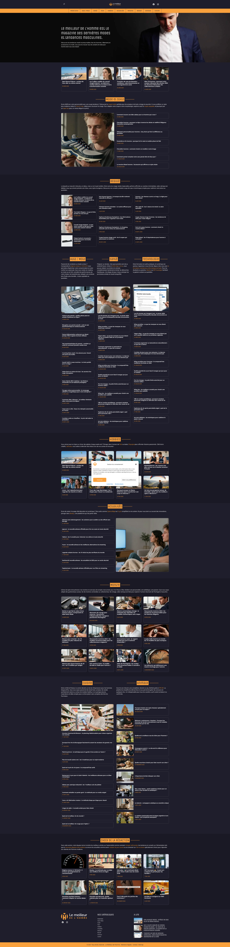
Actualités (120, 11)
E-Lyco (120, 511)
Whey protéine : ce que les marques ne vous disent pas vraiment (112, 327)
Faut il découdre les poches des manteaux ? (127, 897)
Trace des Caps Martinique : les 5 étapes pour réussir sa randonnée (101, 491)
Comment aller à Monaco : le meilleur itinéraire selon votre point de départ (76, 400)
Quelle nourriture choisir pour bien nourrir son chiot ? (151, 762)
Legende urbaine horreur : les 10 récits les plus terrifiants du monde (83, 552)
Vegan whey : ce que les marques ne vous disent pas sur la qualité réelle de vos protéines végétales (113, 337)
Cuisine (157, 11)
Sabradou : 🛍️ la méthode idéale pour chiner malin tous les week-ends (128, 871)
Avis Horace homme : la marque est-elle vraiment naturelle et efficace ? (114, 197)
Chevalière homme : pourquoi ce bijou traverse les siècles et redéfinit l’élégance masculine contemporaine (141, 123)
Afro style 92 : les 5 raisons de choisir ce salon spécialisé (149, 207)
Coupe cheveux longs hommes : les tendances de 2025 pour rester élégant (150, 217)
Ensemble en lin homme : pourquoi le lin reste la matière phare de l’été (139, 141)
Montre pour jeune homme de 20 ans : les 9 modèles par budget (73, 664)
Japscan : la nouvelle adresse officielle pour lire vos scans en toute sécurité (85, 529)
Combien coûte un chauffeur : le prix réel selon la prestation (77, 419)
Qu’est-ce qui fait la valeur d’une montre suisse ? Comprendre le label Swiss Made (73, 612)
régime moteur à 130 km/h (79, 266)
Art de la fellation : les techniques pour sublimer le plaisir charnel (113, 422)
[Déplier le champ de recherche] (64, 4)
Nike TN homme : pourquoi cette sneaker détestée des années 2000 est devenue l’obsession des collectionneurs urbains (156, 84)
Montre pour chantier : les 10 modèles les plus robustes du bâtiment (72, 640)
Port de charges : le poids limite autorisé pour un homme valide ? (113, 384)
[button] (136, 464)
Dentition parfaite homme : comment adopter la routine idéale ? (74, 898)
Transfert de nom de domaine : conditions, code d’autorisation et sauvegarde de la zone (128, 83)
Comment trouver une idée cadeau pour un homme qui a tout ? (136, 114)
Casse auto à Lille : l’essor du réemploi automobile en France (77, 409)
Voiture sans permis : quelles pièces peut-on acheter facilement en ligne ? (75, 316)
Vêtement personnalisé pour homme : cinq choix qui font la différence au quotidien (139, 132)
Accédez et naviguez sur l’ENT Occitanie (154, 897)
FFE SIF (161, 688)
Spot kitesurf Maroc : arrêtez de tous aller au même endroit (72, 82)
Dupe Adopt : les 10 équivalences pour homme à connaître (150, 238)
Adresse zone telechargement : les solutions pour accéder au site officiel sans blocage (86, 520)
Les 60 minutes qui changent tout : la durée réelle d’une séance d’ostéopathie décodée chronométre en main (113, 317)
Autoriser (100, 480)
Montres (130, 11)
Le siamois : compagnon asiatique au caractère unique (152, 803)
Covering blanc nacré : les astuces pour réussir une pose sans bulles (76, 353)
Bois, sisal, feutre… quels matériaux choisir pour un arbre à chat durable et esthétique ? (151, 789)
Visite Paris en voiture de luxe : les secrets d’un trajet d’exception (76, 372)
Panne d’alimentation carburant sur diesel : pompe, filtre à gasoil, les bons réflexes (75, 335)
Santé (95, 11)
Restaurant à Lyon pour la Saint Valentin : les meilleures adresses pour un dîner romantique (86, 776)
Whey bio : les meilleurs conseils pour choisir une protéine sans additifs (113, 394)
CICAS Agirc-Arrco (117, 266)
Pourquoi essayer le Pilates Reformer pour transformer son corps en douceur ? (128, 491)
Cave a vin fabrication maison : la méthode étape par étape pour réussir (84, 800)
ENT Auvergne (157, 270)
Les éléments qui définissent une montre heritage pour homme (155, 666)
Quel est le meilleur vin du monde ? (73, 816)
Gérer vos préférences (129, 480)
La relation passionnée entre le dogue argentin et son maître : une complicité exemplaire (151, 816)
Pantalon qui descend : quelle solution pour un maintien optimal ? (101, 898)
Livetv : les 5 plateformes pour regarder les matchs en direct (72, 491)
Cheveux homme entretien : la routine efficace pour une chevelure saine (115, 207)
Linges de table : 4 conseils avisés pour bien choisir (78, 808)
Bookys (72, 513)
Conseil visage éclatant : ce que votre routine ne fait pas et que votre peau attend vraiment (83, 226)
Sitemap (140, 945)
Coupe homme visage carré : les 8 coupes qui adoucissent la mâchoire (113, 238)
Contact (135, 945)
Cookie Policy (110, 484)
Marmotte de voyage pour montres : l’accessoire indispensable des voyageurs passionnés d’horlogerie (99, 615)
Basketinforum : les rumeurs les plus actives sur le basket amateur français (156, 467)
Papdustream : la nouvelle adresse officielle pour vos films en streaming (84, 568)
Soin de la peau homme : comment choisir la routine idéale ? (149, 228)
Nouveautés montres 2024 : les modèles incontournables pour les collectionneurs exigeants (101, 640)
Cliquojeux (131, 444)
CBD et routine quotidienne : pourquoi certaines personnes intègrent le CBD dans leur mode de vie (113, 403)
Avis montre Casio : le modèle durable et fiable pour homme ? (100, 664)
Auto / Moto (86, 11)
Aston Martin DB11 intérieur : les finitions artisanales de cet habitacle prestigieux (75, 381)
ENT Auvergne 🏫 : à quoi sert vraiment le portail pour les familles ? (154, 871)
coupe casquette (149, 106)
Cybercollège (111, 511)
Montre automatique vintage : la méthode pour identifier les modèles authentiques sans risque (128, 612)
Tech (102, 11)
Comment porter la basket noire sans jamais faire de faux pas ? (136, 157)
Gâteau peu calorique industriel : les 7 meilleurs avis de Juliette (81, 785)
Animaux (148, 11)
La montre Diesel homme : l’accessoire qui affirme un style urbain (137, 164)
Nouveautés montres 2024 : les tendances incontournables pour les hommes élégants (155, 612)
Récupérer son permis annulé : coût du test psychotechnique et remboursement (75, 325)
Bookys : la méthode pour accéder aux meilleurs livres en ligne (101, 871)
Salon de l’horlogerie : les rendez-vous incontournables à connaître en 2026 (128, 665)
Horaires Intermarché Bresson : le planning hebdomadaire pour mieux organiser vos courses (87, 734)
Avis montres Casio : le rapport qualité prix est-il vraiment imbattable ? (127, 640)
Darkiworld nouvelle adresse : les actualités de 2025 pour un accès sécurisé (85, 560)
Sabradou (69, 446)
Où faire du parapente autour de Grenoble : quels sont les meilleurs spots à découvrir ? (155, 491)
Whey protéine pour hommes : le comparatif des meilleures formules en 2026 (113, 366)
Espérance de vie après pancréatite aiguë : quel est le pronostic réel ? (112, 412)
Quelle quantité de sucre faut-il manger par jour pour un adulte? (113, 375)
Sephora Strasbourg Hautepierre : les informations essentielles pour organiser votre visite (114, 217)
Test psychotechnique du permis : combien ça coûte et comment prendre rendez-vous (76, 344)
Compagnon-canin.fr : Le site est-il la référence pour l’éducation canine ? (151, 749)
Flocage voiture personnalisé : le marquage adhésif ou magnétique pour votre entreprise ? (76, 391)
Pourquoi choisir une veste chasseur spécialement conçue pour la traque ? (150, 708)
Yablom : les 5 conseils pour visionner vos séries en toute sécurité (82, 537)
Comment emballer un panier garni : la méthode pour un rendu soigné (84, 792)
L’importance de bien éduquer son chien (147, 776)
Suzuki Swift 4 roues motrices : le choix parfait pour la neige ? (76, 363)
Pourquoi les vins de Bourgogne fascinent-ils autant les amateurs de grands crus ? (87, 743)
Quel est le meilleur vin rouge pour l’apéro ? (75, 824)
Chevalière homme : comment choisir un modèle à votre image (136, 149)
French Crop (79, 106)
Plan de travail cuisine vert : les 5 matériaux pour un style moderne (83, 760)
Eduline (148, 270)
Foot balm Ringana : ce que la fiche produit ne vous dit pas (85, 212)
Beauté (139, 11)
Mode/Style (74, 11)
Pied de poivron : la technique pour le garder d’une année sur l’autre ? (83, 752)
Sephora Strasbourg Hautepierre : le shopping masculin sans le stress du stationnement (113, 228)
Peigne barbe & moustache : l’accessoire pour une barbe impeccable (82, 239)
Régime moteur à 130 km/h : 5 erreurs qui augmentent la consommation (72, 871)
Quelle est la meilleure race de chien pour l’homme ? (151, 735)
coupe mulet (112, 104)
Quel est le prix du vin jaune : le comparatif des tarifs (78, 767)
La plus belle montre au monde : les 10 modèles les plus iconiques (155, 639)
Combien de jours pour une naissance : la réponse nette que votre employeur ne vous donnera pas (113, 356)
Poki (120, 444)
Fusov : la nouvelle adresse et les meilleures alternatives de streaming (84, 545)
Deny (113, 480)
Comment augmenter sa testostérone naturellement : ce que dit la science (110, 347)
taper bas (66, 108)
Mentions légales (119, 484)
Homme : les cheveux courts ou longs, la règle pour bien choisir (151, 197)
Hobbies (110, 11)
